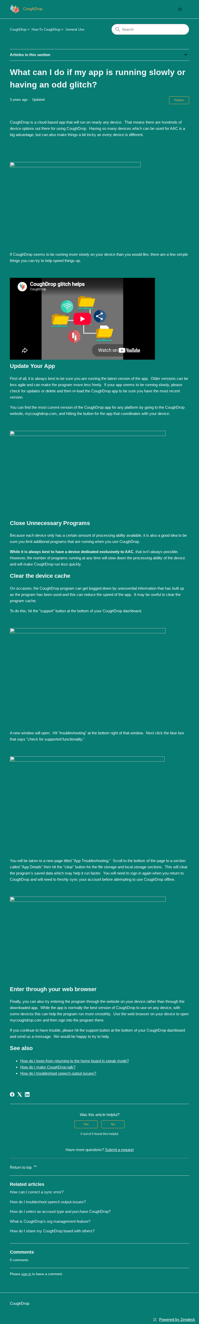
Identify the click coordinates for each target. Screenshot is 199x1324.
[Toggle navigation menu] (180, 9)
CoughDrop (18, 29)
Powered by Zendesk (177, 1319)
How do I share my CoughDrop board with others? (52, 1231)
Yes (86, 1124)
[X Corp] (19, 1094)
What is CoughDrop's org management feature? (50, 1221)
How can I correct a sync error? (36, 1192)
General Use (75, 29)
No (113, 1124)
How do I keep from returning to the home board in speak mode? (74, 1061)
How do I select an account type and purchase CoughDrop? (60, 1211)
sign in (26, 1274)
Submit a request (119, 1149)
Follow (179, 100)
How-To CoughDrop (46, 29)
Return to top (21, 1167)
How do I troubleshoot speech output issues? (58, 1073)
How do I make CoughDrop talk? (47, 1067)
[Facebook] (12, 1094)
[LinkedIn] (27, 1094)
